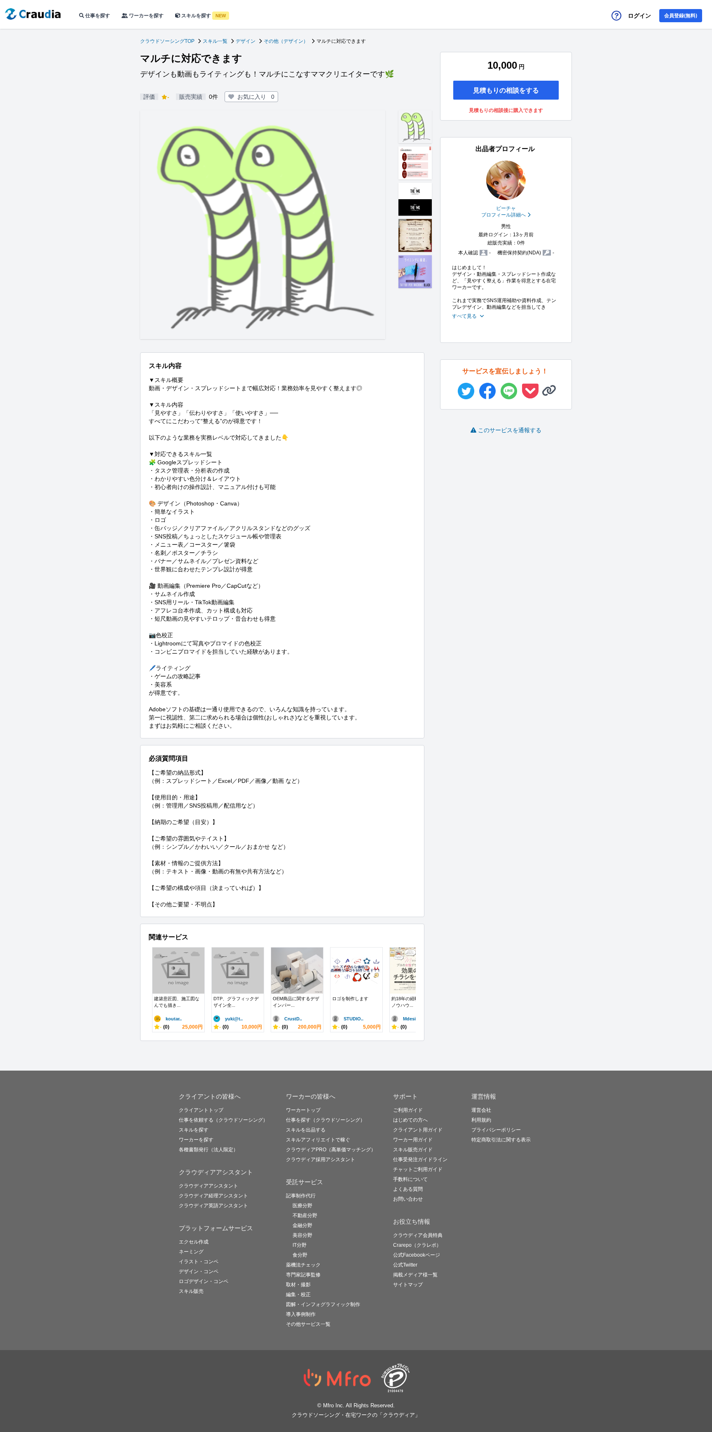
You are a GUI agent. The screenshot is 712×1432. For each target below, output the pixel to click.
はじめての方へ (410, 1120)
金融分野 (302, 1225)
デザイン (245, 41)
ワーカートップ (303, 1110)
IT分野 (300, 1245)
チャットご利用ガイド (418, 1169)
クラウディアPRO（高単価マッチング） (331, 1150)
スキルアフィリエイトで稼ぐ (318, 1140)
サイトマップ (408, 1285)
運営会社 (481, 1110)
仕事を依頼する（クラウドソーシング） (223, 1120)
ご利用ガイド (408, 1110)
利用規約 (481, 1120)
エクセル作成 (193, 1242)
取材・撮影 (298, 1285)
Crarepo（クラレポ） (417, 1245)
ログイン (639, 15)
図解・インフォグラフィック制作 (323, 1304)
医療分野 (302, 1205)
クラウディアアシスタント (208, 1186)
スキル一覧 (215, 41)
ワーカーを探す (146, 16)
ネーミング (191, 1252)
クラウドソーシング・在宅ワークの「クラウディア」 (356, 1415)
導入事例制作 (301, 1314)
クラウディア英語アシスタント (213, 1205)
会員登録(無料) (680, 16)
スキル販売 (191, 1291)
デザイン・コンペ (198, 1271)
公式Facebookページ (416, 1255)
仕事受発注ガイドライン (420, 1159)
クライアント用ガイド (418, 1130)
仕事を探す (97, 16)
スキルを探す (203, 16)
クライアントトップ (201, 1110)
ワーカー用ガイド (413, 1140)
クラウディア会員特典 (418, 1235)
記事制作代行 (301, 1196)
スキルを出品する (306, 1130)
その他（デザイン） (286, 41)
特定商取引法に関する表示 (501, 1140)
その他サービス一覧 (308, 1324)
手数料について (410, 1179)
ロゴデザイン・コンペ (203, 1281)
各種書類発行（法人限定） (208, 1150)
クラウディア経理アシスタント (213, 1196)
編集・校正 (298, 1294)
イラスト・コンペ (198, 1261)
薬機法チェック (303, 1265)
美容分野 (302, 1235)
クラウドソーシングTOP (167, 41)
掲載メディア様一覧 (415, 1275)
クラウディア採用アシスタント (320, 1159)
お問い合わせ (408, 1199)
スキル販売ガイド (413, 1150)
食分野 (300, 1255)
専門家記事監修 (303, 1275)
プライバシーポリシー (496, 1130)
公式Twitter (405, 1265)
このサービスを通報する (509, 430)
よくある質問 (408, 1189)
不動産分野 (305, 1215)
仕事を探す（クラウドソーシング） (325, 1120)
